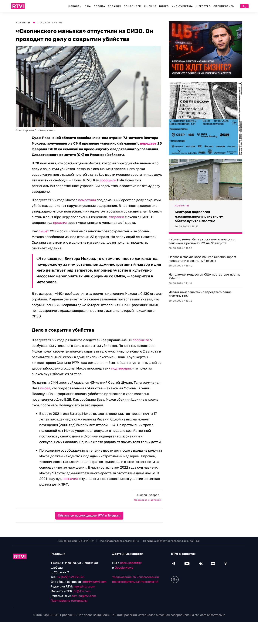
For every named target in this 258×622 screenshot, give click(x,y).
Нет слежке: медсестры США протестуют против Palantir (204, 276)
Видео (164, 6)
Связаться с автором (147, 500)
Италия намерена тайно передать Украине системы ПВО (200, 294)
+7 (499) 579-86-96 (70, 577)
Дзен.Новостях (131, 563)
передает (148, 143)
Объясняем (132, 6)
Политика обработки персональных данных (171, 541)
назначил (70, 479)
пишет (44, 231)
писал (45, 388)
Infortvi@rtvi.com (94, 582)
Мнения (150, 6)
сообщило (141, 340)
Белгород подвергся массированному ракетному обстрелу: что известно (199, 216)
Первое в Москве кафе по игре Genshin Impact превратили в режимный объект (202, 259)
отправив (116, 217)
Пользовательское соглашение (119, 541)
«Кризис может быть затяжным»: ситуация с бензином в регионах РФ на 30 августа (202, 241)
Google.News (124, 567)
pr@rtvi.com (81, 591)
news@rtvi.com (84, 586)
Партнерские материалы (69, 600)
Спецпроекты (224, 6)
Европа (99, 6)
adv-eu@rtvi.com (84, 596)
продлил (60, 223)
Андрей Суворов (148, 495)
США (88, 6)
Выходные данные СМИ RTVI (76, 541)
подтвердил (121, 368)
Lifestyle (203, 6)
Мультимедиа (182, 6)
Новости (75, 6)
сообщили (108, 180)
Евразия (114, 6)
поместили (87, 200)
